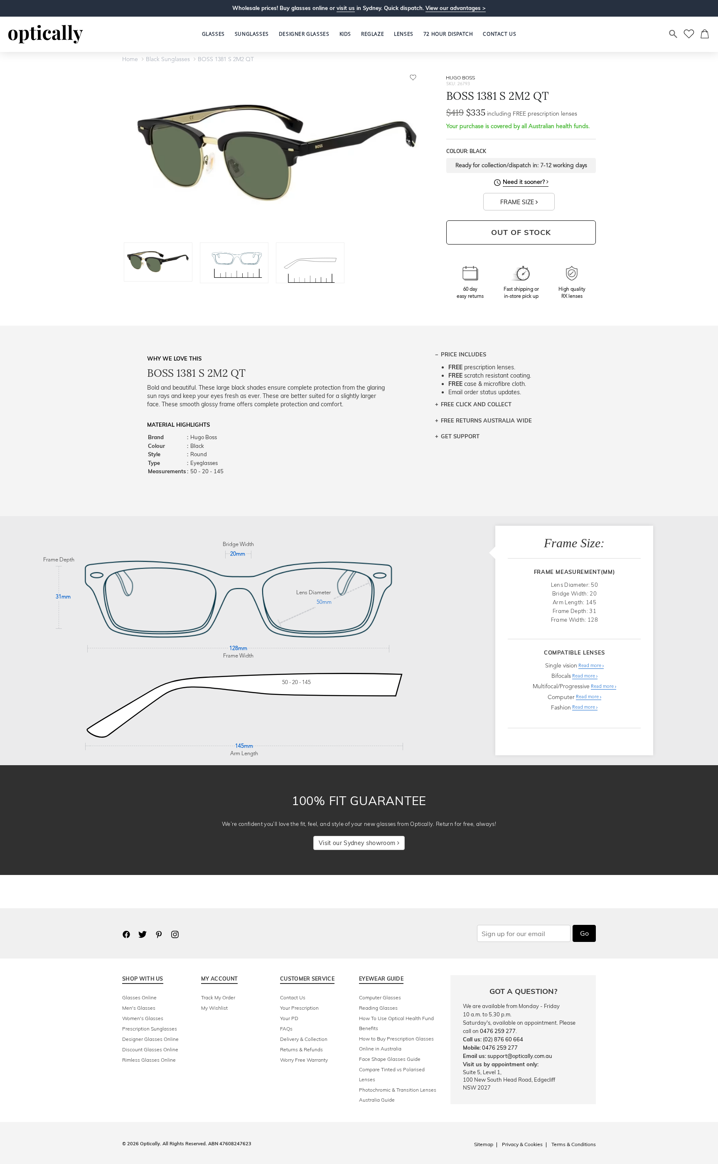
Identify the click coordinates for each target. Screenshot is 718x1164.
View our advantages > (455, 8)
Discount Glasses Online (150, 1049)
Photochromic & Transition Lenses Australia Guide (397, 1095)
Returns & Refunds (301, 1049)
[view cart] (705, 34)
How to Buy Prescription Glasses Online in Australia (396, 1043)
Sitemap (483, 1144)
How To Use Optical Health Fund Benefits (396, 1023)
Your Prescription (299, 1008)
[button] (345, 34)
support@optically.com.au (519, 1056)
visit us (346, 8)
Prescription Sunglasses (149, 1029)
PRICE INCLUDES (463, 354)
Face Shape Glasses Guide (389, 1059)
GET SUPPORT (460, 436)
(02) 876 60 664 (503, 1039)
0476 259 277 (498, 1031)
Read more (590, 666)
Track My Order (218, 997)
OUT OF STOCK (521, 232)
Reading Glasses (378, 1008)
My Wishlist (214, 1008)
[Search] (673, 34)
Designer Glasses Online (150, 1039)
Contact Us (292, 997)
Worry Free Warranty (304, 1060)
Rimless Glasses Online (149, 1060)
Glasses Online (139, 997)
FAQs (286, 1029)
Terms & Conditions (573, 1144)
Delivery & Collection (303, 1039)
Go (584, 933)
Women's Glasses (142, 1018)
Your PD (289, 1018)
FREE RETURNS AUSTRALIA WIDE (486, 420)
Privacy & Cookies (522, 1144)
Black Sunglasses (168, 59)
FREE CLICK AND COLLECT (476, 404)
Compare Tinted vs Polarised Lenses (392, 1074)
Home (130, 59)
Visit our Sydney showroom (358, 843)
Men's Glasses (138, 1008)
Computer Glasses (380, 997)
